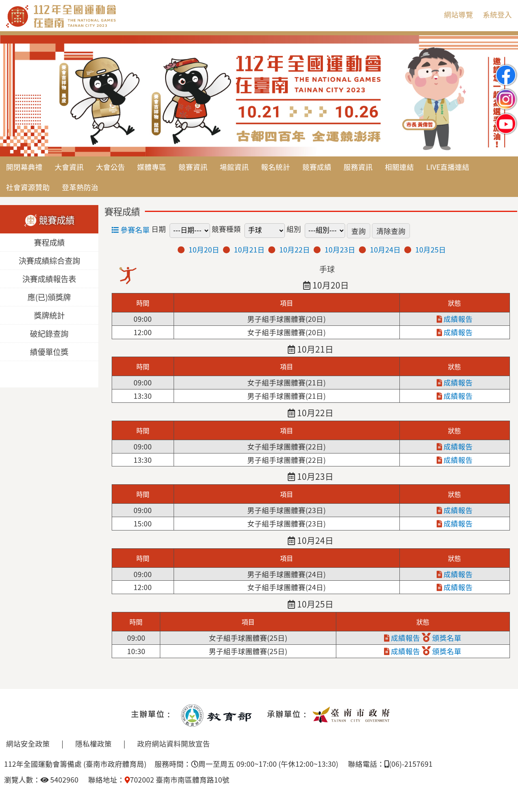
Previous (14, 96)
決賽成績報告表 (49, 279)
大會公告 (110, 167)
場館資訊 (234, 167)
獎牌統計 (49, 315)
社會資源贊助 (28, 187)
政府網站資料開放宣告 (173, 743)
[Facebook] (506, 68)
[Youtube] (506, 117)
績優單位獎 (49, 352)
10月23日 (340, 249)
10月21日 (249, 249)
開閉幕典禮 (24, 167)
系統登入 (497, 14)
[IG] (506, 93)
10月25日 (430, 249)
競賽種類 (226, 229)
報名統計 (275, 167)
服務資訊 (358, 167)
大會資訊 (69, 167)
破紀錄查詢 (49, 334)
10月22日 (294, 249)
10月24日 (385, 249)
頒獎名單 (446, 638)
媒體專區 (151, 167)
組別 (294, 229)
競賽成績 (316, 167)
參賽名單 (134, 230)
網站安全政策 (28, 743)
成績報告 (457, 319)
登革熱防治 (80, 187)
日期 (158, 229)
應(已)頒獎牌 (49, 297)
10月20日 (204, 249)
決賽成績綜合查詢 (49, 261)
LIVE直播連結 (447, 167)
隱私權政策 (93, 743)
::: (431, 14)
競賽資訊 (193, 167)
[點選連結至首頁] (259, 96)
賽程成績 (49, 242)
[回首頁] (95, 26)
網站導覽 (458, 14)
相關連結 (399, 167)
